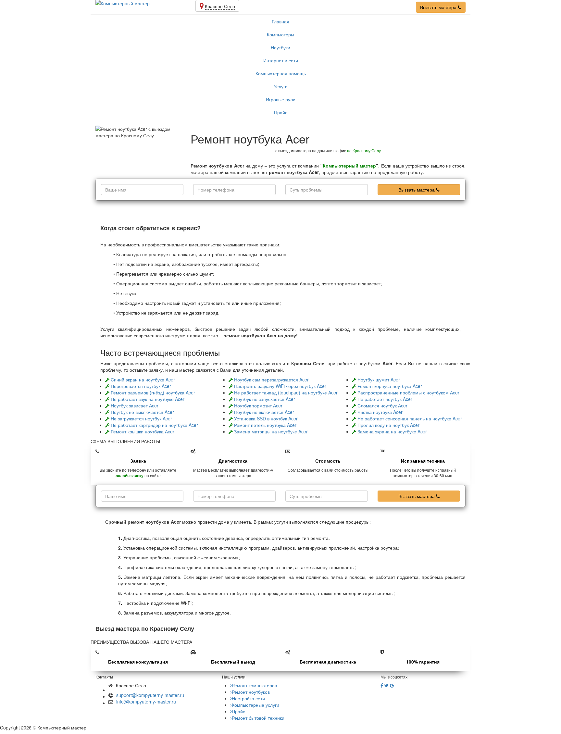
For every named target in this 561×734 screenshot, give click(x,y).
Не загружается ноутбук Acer (141, 418)
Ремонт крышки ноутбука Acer (142, 431)
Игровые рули (280, 99)
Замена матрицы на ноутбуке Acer (271, 431)
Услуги (281, 86)
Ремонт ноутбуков (251, 692)
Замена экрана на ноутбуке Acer (392, 431)
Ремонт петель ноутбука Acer (265, 425)
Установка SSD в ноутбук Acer (266, 418)
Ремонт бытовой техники (258, 718)
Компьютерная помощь (281, 73)
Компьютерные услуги (255, 705)
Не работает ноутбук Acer (384, 399)
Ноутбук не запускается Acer (264, 399)
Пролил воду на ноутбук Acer (388, 425)
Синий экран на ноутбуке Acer (143, 379)
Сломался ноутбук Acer (382, 405)
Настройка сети (248, 698)
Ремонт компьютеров (254, 685)
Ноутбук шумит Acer (378, 379)
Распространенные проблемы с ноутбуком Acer (408, 392)
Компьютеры (280, 34)
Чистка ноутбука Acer (380, 412)
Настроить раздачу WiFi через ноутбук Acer (280, 386)
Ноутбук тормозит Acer (258, 405)
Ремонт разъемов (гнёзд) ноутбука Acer (153, 392)
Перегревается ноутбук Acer (141, 386)
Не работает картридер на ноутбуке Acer (154, 425)
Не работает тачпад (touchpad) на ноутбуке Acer (286, 392)
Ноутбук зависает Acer (134, 405)
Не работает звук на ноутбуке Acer (147, 399)
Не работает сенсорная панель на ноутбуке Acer (409, 418)
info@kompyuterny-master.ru (146, 701)
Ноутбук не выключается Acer (142, 412)
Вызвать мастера (439, 7)
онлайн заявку (129, 476)
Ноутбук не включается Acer (264, 412)
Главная (280, 21)
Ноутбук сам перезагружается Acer (271, 379)
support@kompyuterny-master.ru (150, 695)
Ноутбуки (280, 47)
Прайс (280, 112)
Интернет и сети (280, 60)
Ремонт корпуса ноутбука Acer (389, 386)
